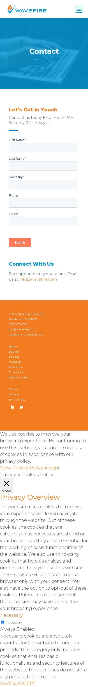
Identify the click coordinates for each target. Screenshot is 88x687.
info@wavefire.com (38, 279)
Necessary (14, 622)
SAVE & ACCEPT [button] (17, 683)
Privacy (14, 394)
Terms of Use (17, 399)
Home (13, 346)
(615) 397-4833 (18, 324)
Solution (14, 351)
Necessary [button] (11, 615)
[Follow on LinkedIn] (12, 407)
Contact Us (16, 372)
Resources (15, 367)
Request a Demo (19, 377)
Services (14, 356)
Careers (14, 389)
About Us (15, 361)
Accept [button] (52, 468)
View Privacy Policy (21, 468)
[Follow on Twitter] (21, 407)
